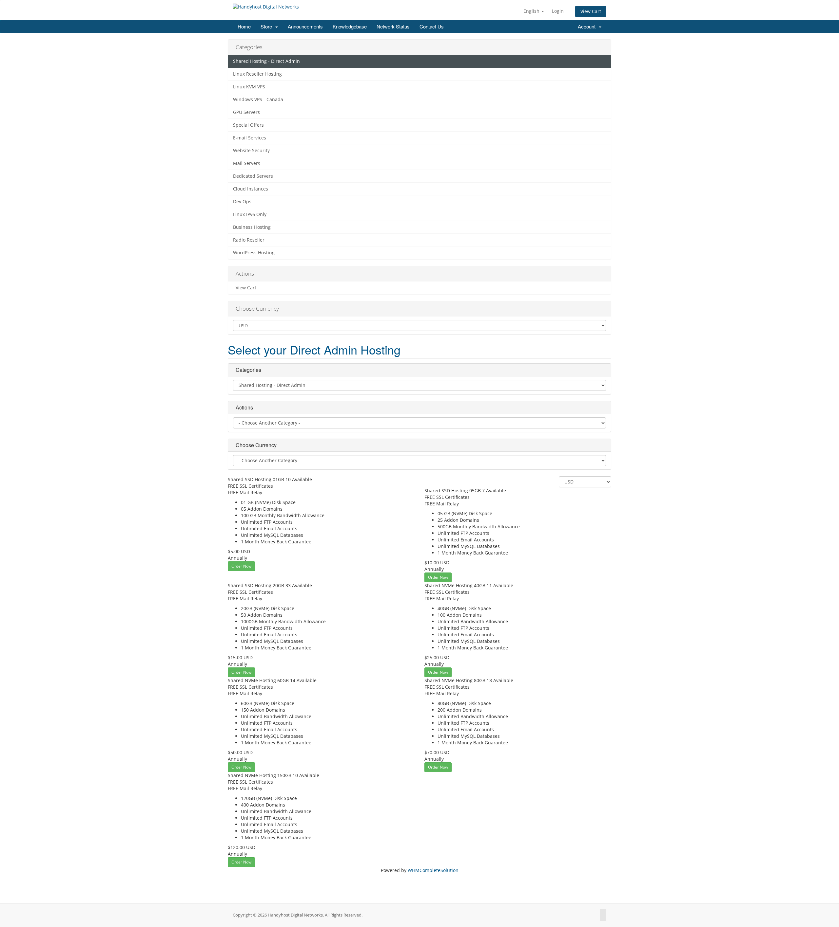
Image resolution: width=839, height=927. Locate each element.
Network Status (393, 26)
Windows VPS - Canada (258, 99)
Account (588, 26)
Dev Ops (242, 202)
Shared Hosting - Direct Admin (266, 61)
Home (244, 26)
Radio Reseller (248, 240)
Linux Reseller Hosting (257, 74)
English (532, 11)
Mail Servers (246, 163)
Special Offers (248, 125)
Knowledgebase (350, 26)
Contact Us (432, 26)
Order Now (241, 566)
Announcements (305, 26)
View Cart (590, 11)
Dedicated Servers (253, 176)
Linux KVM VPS (249, 87)
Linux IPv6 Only (249, 214)
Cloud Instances (250, 189)
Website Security (251, 151)
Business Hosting (252, 227)
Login (558, 11)
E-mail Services (249, 138)
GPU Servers (246, 112)
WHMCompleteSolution (433, 870)
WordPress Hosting (254, 253)
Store (268, 26)
